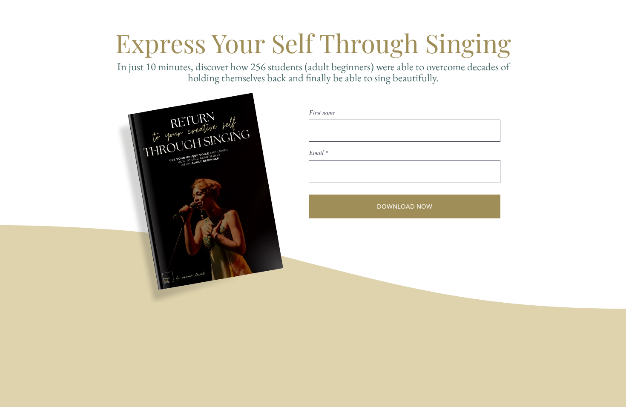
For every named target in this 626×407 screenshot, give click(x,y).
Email (316, 153)
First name (322, 112)
